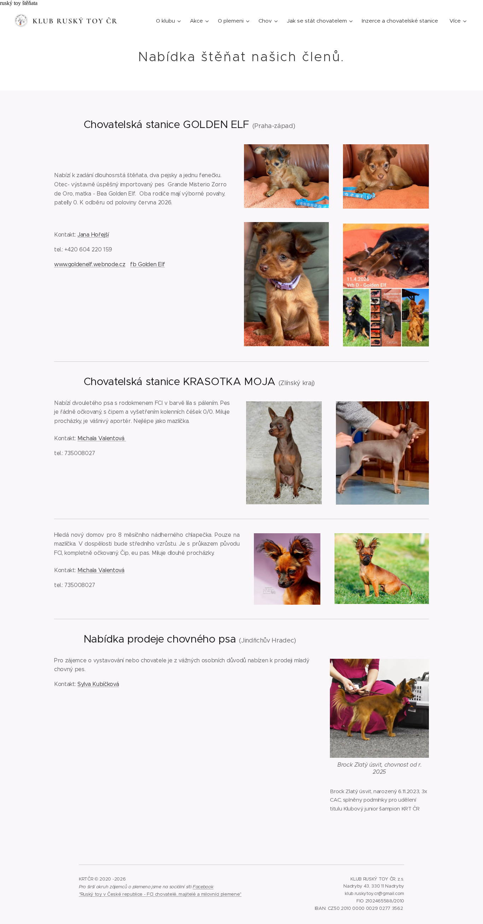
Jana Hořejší (93, 234)
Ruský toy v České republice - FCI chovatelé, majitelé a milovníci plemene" (161, 894)
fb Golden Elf (147, 264)
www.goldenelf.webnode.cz (89, 264)
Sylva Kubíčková (98, 684)
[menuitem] (169, 21)
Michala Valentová (101, 438)
